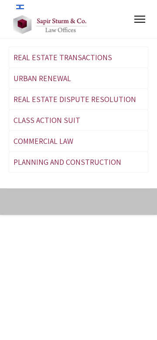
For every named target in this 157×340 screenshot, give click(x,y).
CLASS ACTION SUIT (47, 120)
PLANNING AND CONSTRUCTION (67, 162)
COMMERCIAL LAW (43, 141)
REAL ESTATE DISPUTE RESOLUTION (75, 99)
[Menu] (139, 19)
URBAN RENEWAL (42, 78)
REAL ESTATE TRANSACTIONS (63, 57)
